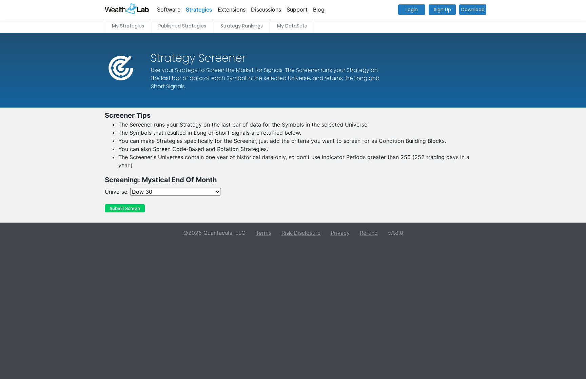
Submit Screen (125, 208)
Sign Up (442, 9)
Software (168, 9)
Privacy (340, 232)
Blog (319, 9)
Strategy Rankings (241, 25)
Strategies (199, 9)
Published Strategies (182, 25)
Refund (369, 232)
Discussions (266, 9)
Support (297, 9)
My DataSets (292, 25)
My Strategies (128, 25)
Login (412, 9)
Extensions (232, 9)
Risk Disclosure (300, 232)
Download (473, 9)
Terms (263, 232)
